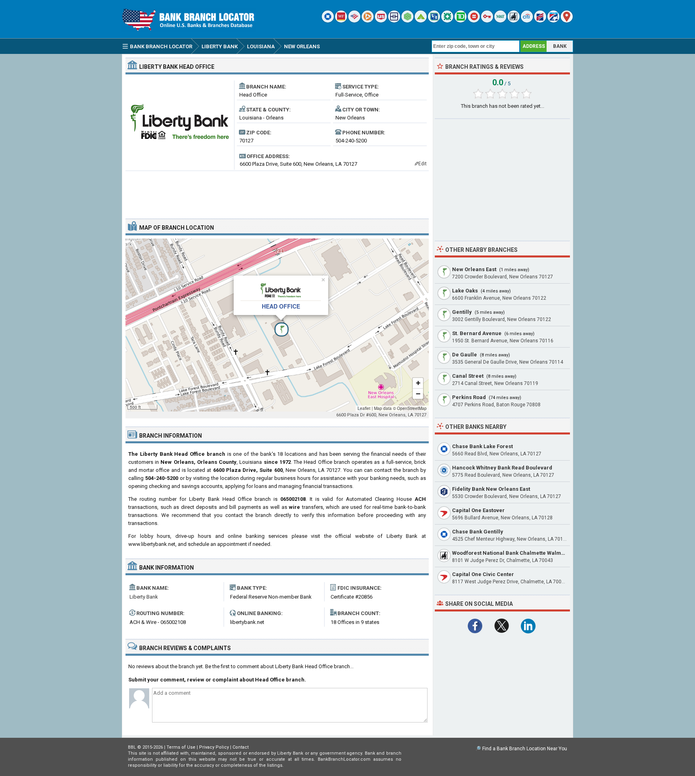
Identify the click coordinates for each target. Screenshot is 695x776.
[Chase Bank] (328, 21)
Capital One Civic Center (483, 574)
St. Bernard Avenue (477, 333)
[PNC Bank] (368, 21)
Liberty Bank (144, 597)
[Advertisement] (277, 191)
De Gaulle (464, 355)
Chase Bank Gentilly (477, 532)
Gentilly (462, 312)
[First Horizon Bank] (553, 21)
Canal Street (467, 376)
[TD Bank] (460, 21)
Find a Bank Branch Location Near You (524, 748)
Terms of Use (181, 747)
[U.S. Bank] (381, 21)
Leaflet (364, 408)
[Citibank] (527, 21)
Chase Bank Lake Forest (482, 446)
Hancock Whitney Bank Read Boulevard (502, 468)
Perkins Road (469, 397)
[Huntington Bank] (407, 21)
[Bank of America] (354, 21)
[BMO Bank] (474, 21)
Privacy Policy (214, 747)
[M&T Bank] (500, 21)
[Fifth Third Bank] (434, 21)
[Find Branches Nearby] (567, 21)
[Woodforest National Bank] (514, 21)
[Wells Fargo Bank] (341, 21)
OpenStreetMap (412, 408)
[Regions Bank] (421, 21)
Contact (240, 747)
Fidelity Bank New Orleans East (491, 489)
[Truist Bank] (394, 21)
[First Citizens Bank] (540, 21)
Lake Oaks (465, 291)
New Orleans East (474, 269)
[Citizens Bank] (447, 21)
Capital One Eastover (478, 510)
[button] (277, 325)
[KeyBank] (487, 21)
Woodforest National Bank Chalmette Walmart (510, 553)
